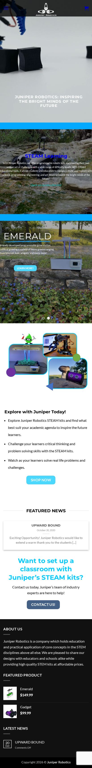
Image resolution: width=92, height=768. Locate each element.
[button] (6, 8)
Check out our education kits (45, 185)
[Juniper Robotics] (46, 8)
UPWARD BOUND (46, 525)
